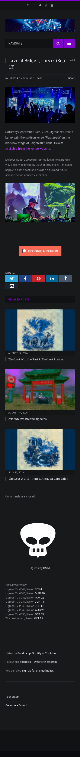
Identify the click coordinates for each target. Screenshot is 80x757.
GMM (46, 568)
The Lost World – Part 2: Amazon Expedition (38, 479)
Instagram (50, 661)
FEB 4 (38, 589)
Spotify (36, 653)
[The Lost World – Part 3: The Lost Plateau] (40, 332)
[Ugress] (40, 25)
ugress (13, 78)
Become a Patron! (16, 705)
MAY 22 (39, 597)
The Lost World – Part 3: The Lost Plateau (36, 359)
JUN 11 (39, 601)
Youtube (50, 653)
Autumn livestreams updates (27, 419)
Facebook (24, 661)
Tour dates (12, 696)
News (71, 78)
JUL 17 (39, 606)
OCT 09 (39, 614)
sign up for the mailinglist (37, 670)
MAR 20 (40, 593)
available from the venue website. (28, 148)
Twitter (36, 661)
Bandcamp (24, 653)
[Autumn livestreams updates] (40, 392)
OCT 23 (38, 618)
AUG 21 (39, 610)
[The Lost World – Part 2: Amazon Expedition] (40, 451)
